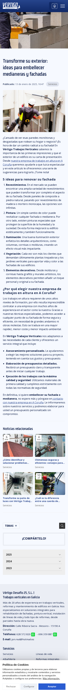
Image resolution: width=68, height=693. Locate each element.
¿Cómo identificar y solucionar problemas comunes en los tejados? (17, 461)
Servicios (52, 84)
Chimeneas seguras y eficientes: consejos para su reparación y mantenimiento (49, 461)
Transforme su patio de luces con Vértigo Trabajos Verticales (18, 500)
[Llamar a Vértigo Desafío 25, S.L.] (54, 6)
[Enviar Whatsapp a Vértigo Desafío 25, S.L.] (33, 634)
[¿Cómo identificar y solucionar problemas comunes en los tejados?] (18, 445)
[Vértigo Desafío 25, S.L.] (11, 6)
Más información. (51, 678)
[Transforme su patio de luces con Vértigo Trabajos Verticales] (18, 483)
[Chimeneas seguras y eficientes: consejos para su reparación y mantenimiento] (50, 445)
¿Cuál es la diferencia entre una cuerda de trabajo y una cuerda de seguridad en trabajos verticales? (48, 500)
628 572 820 (23, 634)
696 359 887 (45, 634)
